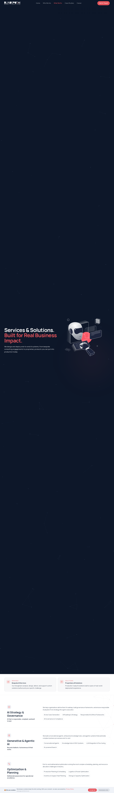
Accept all (92, 790)
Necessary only (103, 790)
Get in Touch (103, 3)
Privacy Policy (70, 789)
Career (79, 3)
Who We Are (47, 3)
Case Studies (69, 3)
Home (38, 3)
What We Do (58, 3)
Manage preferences (23, 791)
